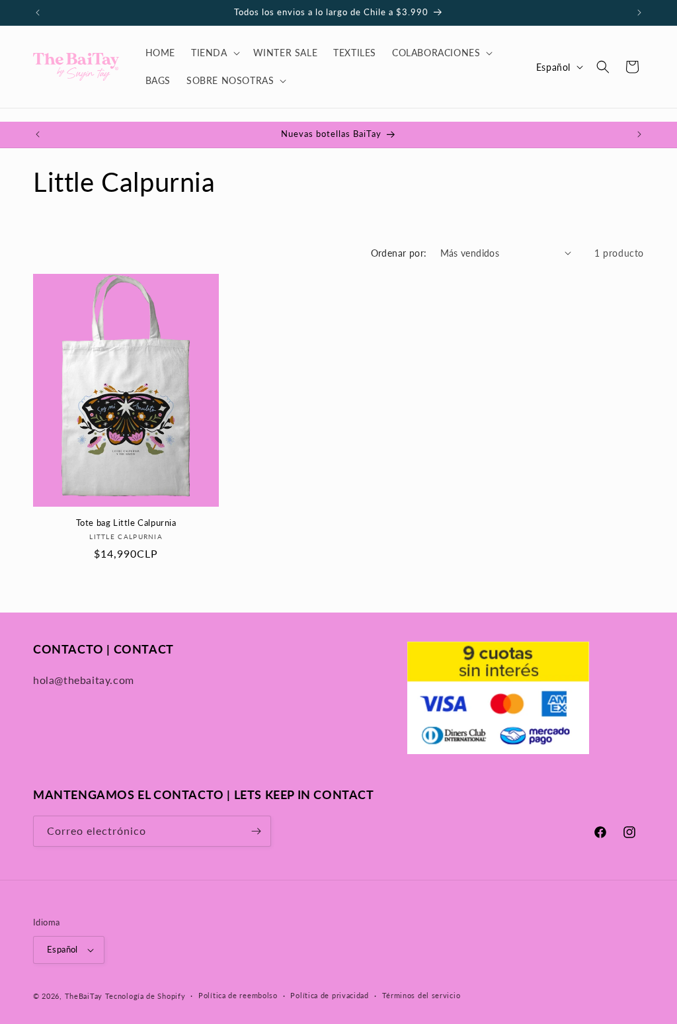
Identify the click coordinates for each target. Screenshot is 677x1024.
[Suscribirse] (255, 831)
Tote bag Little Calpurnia (126, 522)
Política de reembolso (238, 995)
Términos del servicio (421, 995)
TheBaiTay (83, 996)
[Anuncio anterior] (37, 12)
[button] (214, 53)
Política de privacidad (329, 995)
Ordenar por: (399, 253)
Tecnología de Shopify (145, 996)
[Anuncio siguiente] (639, 12)
